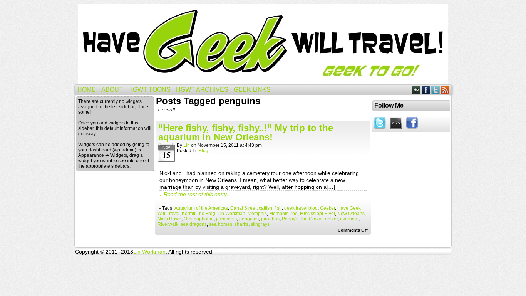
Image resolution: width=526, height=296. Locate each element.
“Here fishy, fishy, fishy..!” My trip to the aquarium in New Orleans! (245, 132)
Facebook (426, 89)
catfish (265, 208)
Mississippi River (317, 213)
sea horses (220, 224)
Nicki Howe (169, 219)
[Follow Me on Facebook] (412, 129)
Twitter (436, 89)
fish (278, 208)
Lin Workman (231, 213)
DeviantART (416, 89)
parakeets (226, 219)
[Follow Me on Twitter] (380, 129)
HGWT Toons (149, 89)
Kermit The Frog (198, 213)
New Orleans (351, 213)
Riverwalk (167, 224)
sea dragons (194, 224)
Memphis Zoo (283, 213)
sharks (241, 224)
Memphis (257, 213)
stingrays (260, 224)
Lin (186, 145)
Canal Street (243, 208)
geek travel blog (301, 208)
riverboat (349, 219)
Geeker (327, 208)
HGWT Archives (202, 89)
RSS (445, 89)
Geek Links (252, 89)
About (112, 89)
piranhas (270, 219)
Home (86, 89)
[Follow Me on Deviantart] (396, 129)
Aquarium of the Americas (201, 208)
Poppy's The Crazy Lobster (310, 219)
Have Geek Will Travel (263, 44)
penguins (249, 219)
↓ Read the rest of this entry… (195, 194)
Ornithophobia (199, 219)
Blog (203, 150)
